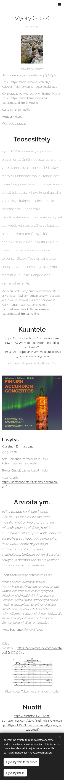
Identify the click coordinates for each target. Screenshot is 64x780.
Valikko (59, 4)
